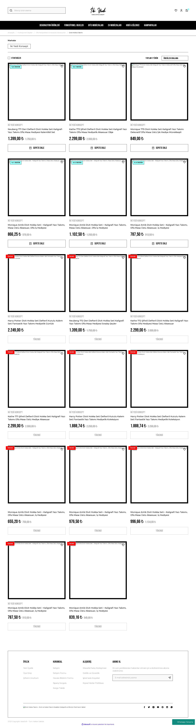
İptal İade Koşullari (91, 678)
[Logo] (98, 10)
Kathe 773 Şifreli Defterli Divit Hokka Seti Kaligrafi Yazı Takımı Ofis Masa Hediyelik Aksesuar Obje (98, 130)
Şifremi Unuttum (31, 678)
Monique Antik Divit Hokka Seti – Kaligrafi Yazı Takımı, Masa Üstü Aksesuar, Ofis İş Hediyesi (36, 226)
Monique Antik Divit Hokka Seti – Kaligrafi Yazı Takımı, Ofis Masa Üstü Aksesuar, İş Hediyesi (158, 226)
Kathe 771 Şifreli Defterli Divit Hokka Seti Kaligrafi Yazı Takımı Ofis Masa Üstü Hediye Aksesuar (36, 417)
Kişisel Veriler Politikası (93, 683)
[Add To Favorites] (62, 66)
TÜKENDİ (36, 339)
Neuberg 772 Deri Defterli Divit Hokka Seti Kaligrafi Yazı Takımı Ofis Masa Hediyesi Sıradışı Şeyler (96, 322)
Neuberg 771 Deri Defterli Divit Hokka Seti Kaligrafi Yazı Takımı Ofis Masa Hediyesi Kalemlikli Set (35, 130)
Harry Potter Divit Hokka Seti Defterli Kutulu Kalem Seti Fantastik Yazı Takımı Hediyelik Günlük (35, 322)
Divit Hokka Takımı (76, 33)
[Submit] (170, 678)
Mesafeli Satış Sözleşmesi (94, 668)
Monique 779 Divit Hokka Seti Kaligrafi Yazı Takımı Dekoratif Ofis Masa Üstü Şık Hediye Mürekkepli (157, 130)
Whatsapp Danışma (185, 722)
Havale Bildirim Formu (63, 678)
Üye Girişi (27, 673)
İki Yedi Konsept (15, 125)
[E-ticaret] (97, 724)
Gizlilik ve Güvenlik (91, 673)
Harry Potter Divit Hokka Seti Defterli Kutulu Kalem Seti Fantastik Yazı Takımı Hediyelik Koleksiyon (96, 417)
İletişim (56, 668)
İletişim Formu (59, 673)
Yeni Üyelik (28, 668)
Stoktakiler (16, 58)
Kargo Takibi (59, 688)
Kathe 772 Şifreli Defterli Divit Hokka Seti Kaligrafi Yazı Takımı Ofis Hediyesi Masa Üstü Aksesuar (159, 322)
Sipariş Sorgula (59, 683)
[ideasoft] (86, 724)
